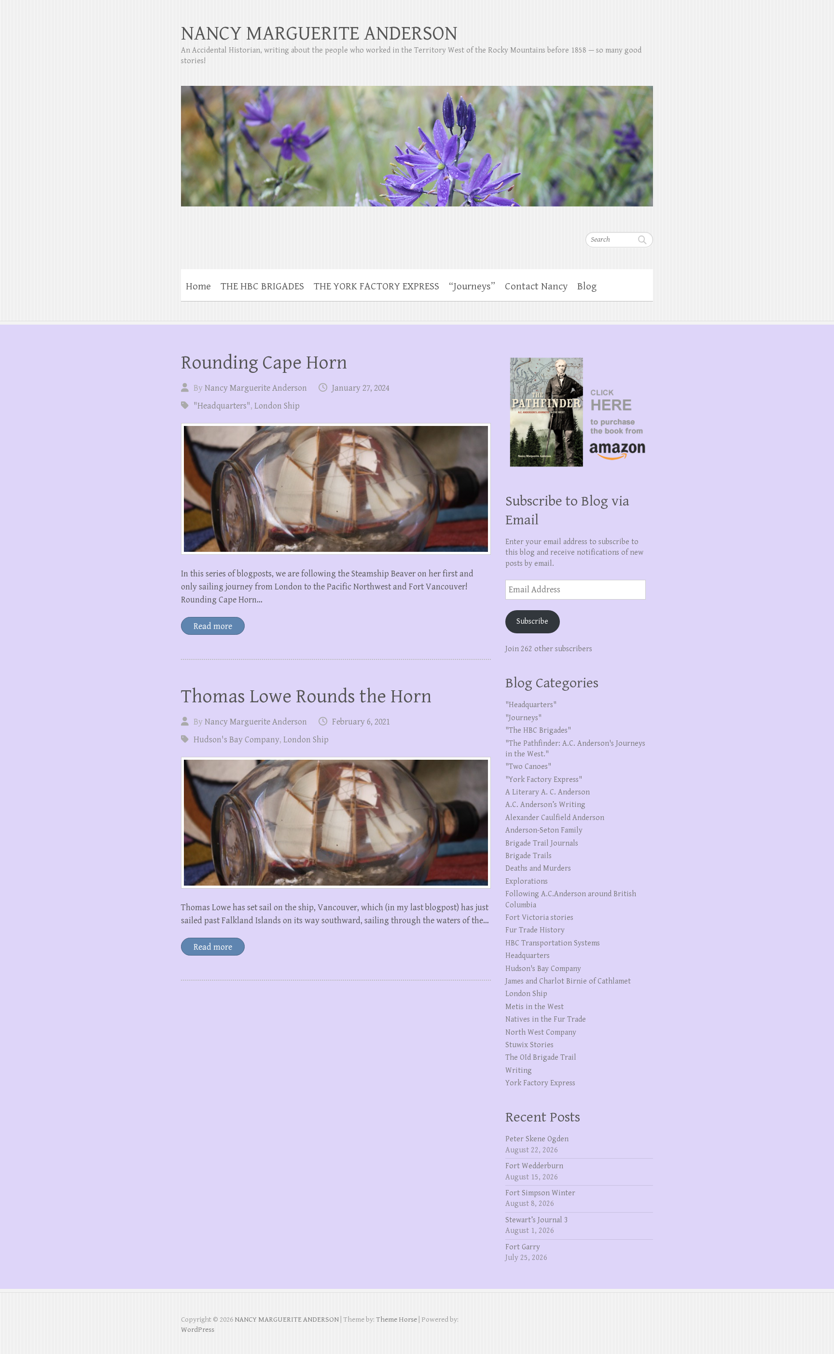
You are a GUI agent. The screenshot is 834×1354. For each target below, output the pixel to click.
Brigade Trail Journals (541, 843)
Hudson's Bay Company (236, 740)
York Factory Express (540, 1083)
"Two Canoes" (528, 766)
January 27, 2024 (360, 388)
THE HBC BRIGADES (262, 286)
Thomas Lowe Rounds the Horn (306, 696)
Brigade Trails (528, 856)
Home (198, 286)
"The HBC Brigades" (538, 730)
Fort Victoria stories (539, 917)
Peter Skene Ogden (537, 1139)
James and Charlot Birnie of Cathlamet (568, 981)
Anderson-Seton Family (544, 830)
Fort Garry (522, 1247)
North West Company (540, 1032)
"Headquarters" (222, 406)
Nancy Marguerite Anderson (256, 388)
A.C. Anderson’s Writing (545, 804)
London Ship (277, 406)
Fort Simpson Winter (540, 1193)
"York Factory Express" (543, 779)
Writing (518, 1070)
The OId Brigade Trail (540, 1057)
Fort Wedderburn (534, 1166)
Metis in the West (534, 1007)
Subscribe (532, 621)
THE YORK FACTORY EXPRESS (376, 286)
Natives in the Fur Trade (545, 1019)
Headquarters (527, 955)
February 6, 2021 (361, 722)
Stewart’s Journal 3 (536, 1220)
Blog (587, 286)
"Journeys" (523, 718)
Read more (213, 626)
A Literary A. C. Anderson (547, 792)
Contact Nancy (536, 286)
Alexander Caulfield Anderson (554, 817)
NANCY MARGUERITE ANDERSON (319, 33)
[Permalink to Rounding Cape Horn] (336, 489)
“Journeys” (472, 286)
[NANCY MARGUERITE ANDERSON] (417, 140)
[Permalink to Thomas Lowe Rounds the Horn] (336, 823)
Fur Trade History (535, 930)
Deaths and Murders (538, 868)
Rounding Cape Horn (264, 363)
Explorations (526, 881)
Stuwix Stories (529, 1045)
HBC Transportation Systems (552, 943)
